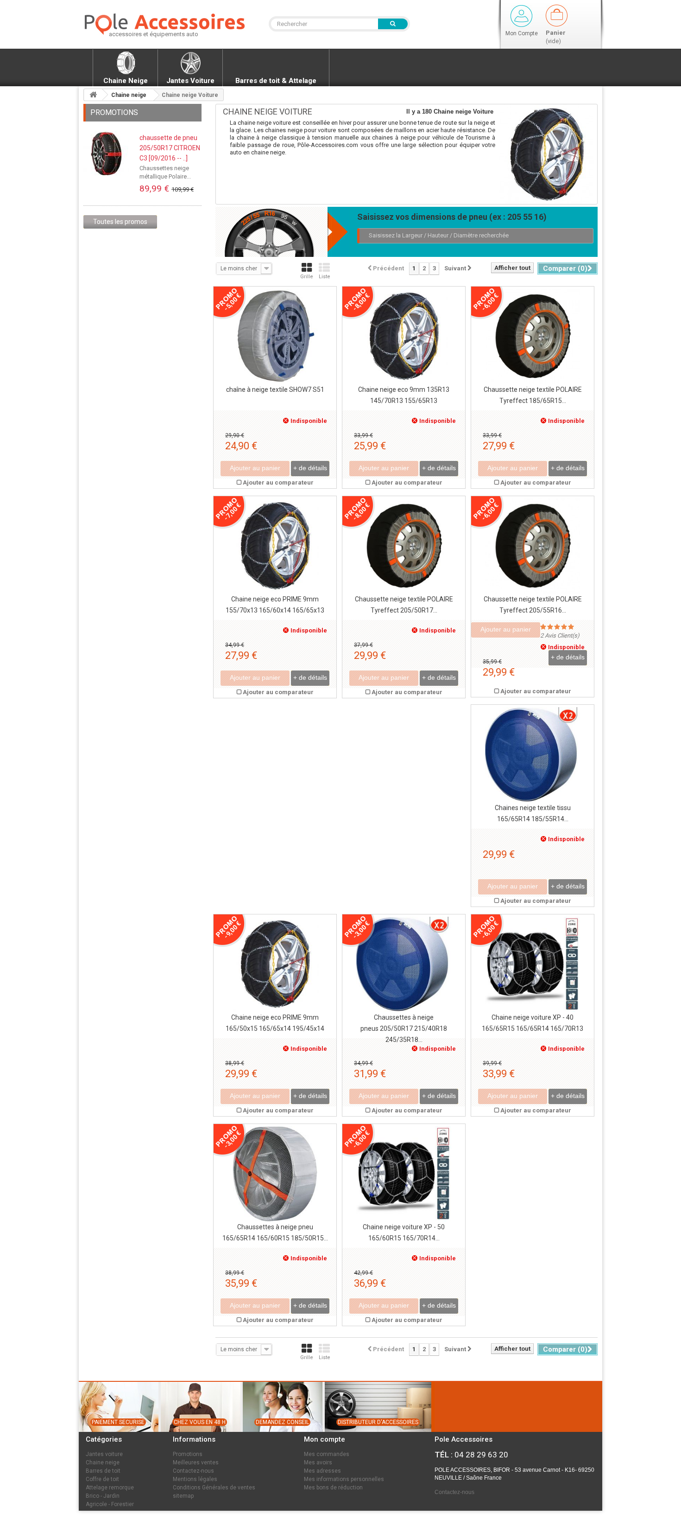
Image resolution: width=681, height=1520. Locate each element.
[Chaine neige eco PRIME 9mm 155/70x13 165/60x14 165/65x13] (274, 546)
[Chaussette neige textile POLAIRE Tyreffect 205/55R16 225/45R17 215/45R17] (532, 546)
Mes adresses (322, 1471)
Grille (306, 277)
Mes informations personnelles (344, 1479)
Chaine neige (103, 1462)
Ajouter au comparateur (278, 482)
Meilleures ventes (196, 1462)
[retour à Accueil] (93, 95)
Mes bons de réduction (333, 1487)
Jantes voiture (104, 1454)
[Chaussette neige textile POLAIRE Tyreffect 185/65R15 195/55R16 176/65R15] (532, 336)
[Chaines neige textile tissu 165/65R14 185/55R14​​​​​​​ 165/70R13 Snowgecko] (532, 754)
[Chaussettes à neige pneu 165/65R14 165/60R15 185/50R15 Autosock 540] (274, 1173)
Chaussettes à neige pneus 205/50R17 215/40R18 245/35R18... (403, 1028)
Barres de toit (103, 1471)
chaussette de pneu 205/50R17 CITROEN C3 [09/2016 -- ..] (169, 148)
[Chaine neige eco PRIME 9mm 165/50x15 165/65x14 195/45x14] (274, 964)
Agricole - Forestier (110, 1504)
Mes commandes (326, 1454)
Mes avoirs (318, 1462)
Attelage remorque (110, 1487)
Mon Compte (521, 33)
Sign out (521, 16)
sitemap (183, 1496)
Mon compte (324, 1439)
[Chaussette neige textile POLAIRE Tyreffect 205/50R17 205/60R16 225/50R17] (403, 546)
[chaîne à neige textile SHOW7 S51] (274, 336)
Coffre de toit (102, 1479)
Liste (324, 277)
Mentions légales (195, 1479)
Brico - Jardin (103, 1496)
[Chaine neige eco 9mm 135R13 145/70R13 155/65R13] (403, 336)
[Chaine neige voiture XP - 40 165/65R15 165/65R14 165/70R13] (532, 964)
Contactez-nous (193, 1471)
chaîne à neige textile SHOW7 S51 (275, 389)
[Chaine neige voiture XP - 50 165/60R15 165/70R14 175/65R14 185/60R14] (403, 1173)
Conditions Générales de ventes (214, 1487)
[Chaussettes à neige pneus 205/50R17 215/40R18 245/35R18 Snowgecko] (403, 964)
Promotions (114, 112)
